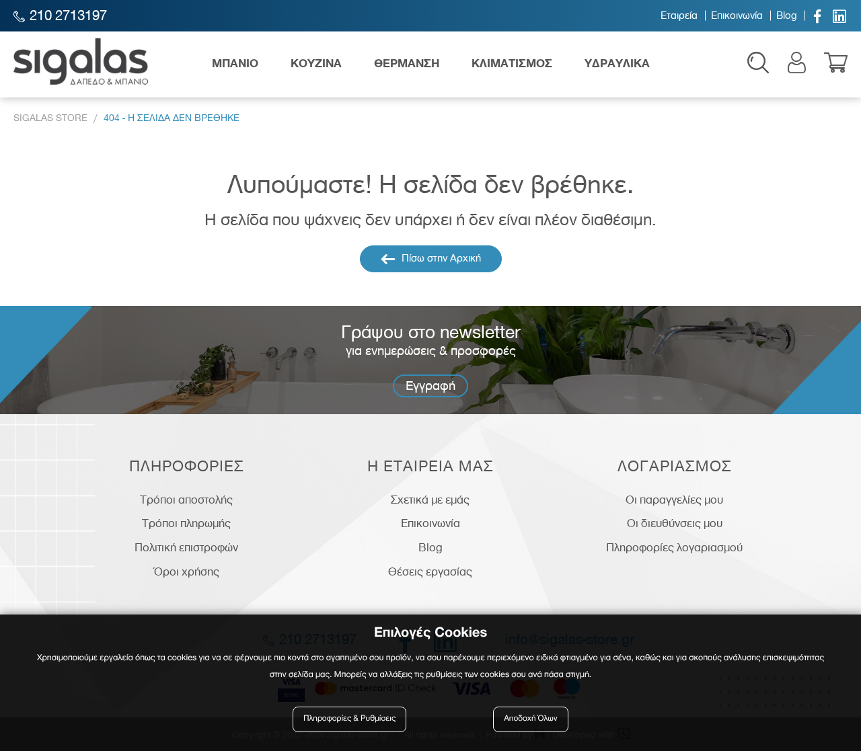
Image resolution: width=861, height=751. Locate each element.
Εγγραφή (430, 385)
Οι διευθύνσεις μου (674, 523)
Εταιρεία (679, 15)
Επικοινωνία (737, 15)
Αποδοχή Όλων (531, 719)
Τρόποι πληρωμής (186, 523)
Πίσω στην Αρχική (440, 258)
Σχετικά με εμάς (430, 499)
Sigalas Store (50, 118)
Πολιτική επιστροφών (186, 547)
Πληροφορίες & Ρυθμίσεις (349, 719)
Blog (786, 15)
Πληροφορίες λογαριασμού (674, 547)
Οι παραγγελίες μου (674, 499)
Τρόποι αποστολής (186, 499)
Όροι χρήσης (186, 571)
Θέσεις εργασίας (430, 571)
